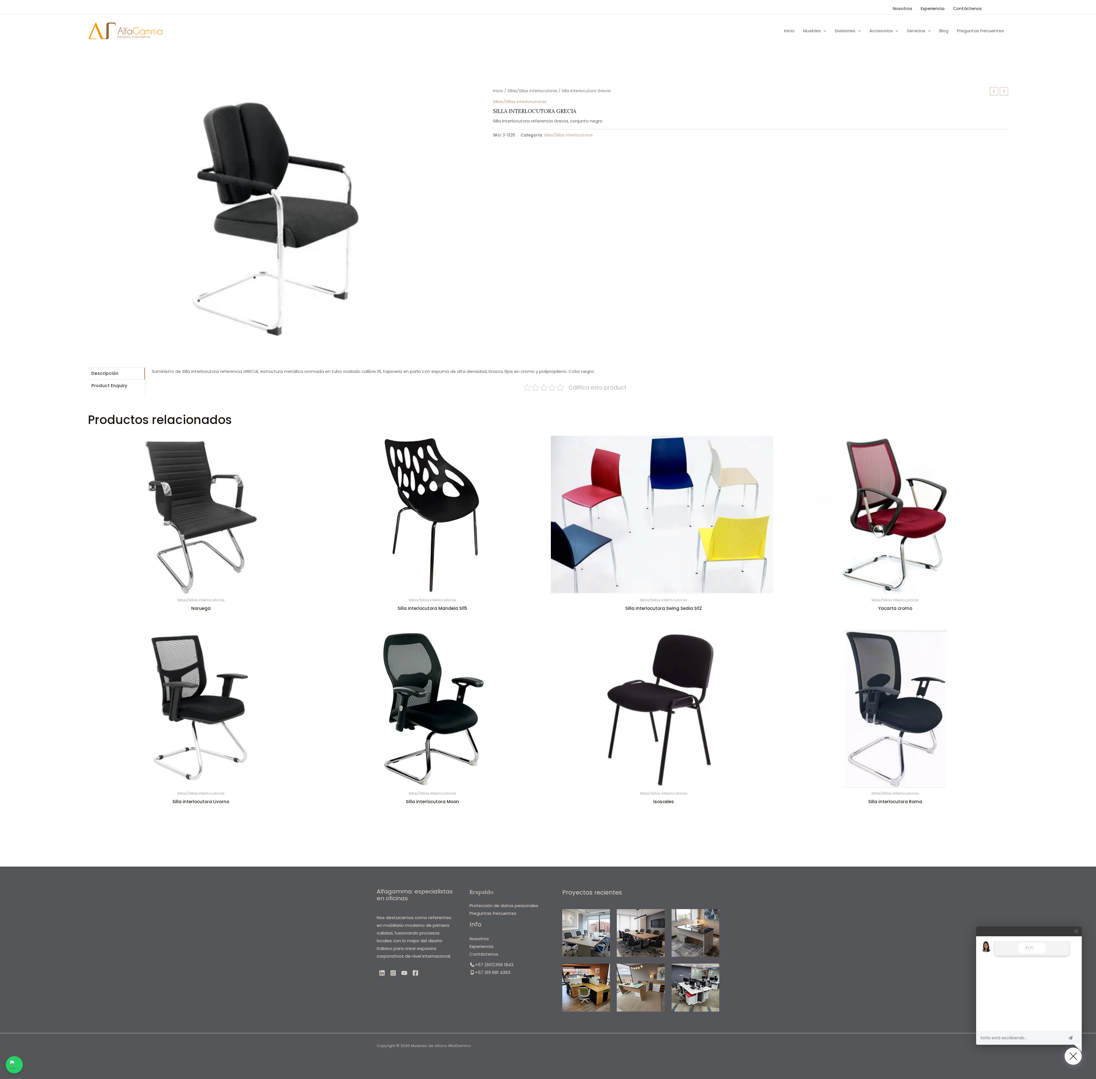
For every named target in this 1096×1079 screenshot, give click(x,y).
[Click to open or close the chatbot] (1073, 1056)
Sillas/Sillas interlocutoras (532, 91)
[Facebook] (415, 973)
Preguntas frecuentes (493, 913)
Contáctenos (967, 8)
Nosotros (902, 8)
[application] (823, 31)
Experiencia (932, 8)
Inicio (498, 91)
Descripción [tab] (104, 373)
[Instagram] (393, 973)
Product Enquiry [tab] (109, 386)
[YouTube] (404, 973)
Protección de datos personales (504, 906)
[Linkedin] (382, 973)
